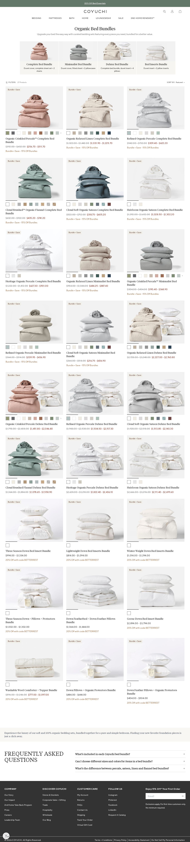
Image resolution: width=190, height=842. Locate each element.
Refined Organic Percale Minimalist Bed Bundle (33, 353)
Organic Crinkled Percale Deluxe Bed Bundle (32, 424)
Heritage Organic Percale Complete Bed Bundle (33, 281)
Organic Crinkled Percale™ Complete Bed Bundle (30, 141)
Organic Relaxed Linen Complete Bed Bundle (92, 139)
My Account (82, 795)
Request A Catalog (117, 815)
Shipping (81, 815)
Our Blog (47, 820)
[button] (180, 11)
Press (6, 810)
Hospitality (47, 810)
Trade (45, 805)
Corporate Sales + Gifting (54, 800)
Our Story (8, 795)
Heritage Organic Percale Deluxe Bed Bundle (92, 488)
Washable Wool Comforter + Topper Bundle (31, 690)
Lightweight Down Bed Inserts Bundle (88, 551)
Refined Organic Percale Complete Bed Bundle (154, 139)
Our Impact (9, 800)
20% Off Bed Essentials (95, 3)
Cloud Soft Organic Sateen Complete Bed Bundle (94, 210)
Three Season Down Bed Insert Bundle (28, 551)
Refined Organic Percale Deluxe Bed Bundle (91, 424)
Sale (120, 18)
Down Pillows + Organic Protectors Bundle (91, 690)
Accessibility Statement (139, 840)
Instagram (112, 795)
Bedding (36, 18)
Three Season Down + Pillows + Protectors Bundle (30, 621)
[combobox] (180, 82)
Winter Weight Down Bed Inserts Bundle (150, 551)
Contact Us (82, 810)
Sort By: (171, 82)
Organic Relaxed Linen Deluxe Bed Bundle (151, 353)
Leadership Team (12, 820)
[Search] (164, 11)
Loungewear (103, 18)
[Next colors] (61, 133)
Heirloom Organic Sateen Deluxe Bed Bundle (153, 488)
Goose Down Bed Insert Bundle (145, 619)
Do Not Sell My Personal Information (168, 840)
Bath (71, 18)
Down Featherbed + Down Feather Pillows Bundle (90, 621)
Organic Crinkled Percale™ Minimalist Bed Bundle (152, 283)
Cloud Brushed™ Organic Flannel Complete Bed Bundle (34, 212)
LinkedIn (112, 810)
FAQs (79, 805)
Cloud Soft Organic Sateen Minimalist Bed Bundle (90, 355)
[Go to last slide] (9, 108)
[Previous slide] (8, 51)
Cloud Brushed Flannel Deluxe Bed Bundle (30, 488)
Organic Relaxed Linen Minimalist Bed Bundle (93, 281)
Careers (8, 815)
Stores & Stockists (51, 795)
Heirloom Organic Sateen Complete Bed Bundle (155, 210)
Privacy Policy (120, 840)
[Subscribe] (182, 796)
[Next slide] (181, 51)
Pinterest (112, 800)
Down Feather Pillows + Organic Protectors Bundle (152, 692)
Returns (80, 800)
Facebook (112, 805)
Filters (12, 82)
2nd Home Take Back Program (18, 805)
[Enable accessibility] (6, 836)
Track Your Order (85, 820)
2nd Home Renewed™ (142, 18)
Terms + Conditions (103, 840)
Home (85, 18)
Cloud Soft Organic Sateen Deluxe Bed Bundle (153, 424)
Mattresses (55, 18)
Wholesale (47, 815)
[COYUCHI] (95, 11)
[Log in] (172, 11)
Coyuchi (17, 840)
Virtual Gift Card (84, 825)
